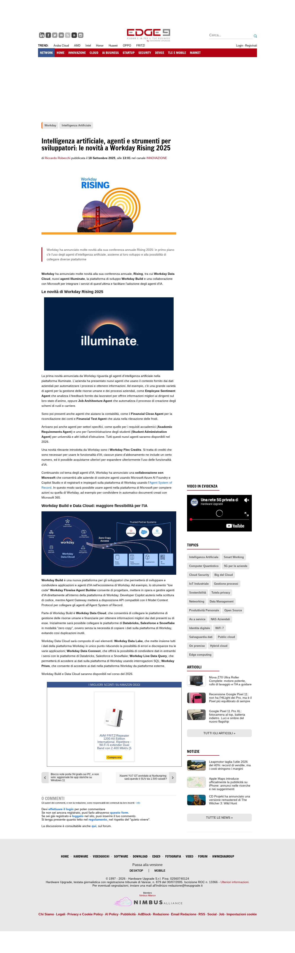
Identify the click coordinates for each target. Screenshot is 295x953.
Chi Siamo (46, 914)
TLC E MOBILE (177, 52)
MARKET (195, 52)
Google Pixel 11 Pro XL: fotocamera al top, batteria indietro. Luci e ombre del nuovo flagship (227, 716)
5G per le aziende (235, 566)
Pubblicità (128, 914)
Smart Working (234, 557)
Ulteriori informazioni (234, 882)
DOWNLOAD (140, 856)
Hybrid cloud (218, 645)
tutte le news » (219, 817)
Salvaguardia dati (201, 637)
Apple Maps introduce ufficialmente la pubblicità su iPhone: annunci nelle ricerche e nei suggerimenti (229, 784)
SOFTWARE (121, 856)
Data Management (221, 601)
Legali (60, 914)
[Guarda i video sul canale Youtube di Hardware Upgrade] (74, 35)
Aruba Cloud (61, 45)
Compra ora (114, 757)
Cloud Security (199, 574)
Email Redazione (183, 914)
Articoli (194, 667)
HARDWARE (80, 856)
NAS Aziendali (220, 619)
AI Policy (111, 914)
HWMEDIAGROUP (223, 856)
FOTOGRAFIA (173, 856)
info (138, 803)
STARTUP (129, 52)
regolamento (98, 819)
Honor (99, 45)
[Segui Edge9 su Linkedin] (41, 35)
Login (239, 45)
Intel (88, 45)
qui (94, 826)
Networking (196, 601)
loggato (78, 816)
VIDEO (189, 856)
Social (212, 914)
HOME (60, 52)
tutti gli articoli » (219, 733)
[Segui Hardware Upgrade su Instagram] (80, 35)
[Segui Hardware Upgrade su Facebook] (48, 35)
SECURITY (144, 52)
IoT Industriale (199, 583)
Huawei (113, 45)
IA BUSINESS (110, 52)
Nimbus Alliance (147, 895)
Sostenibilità (197, 592)
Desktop (136, 870)
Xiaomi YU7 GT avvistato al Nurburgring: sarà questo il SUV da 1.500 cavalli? (143, 777)
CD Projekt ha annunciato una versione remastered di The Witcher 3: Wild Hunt (229, 800)
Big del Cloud (223, 574)
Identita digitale (199, 628)
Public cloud (226, 637)
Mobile (159, 870)
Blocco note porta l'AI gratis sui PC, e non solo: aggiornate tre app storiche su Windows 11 (75, 777)
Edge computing (200, 654)
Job (221, 914)
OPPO (127, 45)
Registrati (251, 45)
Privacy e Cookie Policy (85, 914)
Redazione (161, 914)
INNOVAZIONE (77, 52)
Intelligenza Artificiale (203, 557)
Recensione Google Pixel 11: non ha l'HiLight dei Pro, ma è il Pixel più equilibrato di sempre (230, 697)
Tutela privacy (220, 592)
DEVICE (159, 52)
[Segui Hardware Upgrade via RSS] (67, 35)
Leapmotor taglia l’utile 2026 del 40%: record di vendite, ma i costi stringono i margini (230, 765)
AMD (77, 45)
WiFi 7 (219, 628)
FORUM (203, 856)
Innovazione (156, 158)
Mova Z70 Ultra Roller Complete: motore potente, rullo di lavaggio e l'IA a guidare (230, 681)
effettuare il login (61, 809)
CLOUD (94, 52)
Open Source (233, 610)
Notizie (193, 751)
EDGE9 (156, 856)
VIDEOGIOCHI (101, 856)
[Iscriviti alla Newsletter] (61, 35)
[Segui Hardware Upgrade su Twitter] (54, 35)
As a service (197, 619)
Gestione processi (226, 583)
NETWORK (46, 52)
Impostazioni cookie (242, 914)
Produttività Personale (204, 610)
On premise (197, 645)
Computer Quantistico (204, 566)
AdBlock (144, 914)
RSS (201, 914)
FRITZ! (140, 45)
